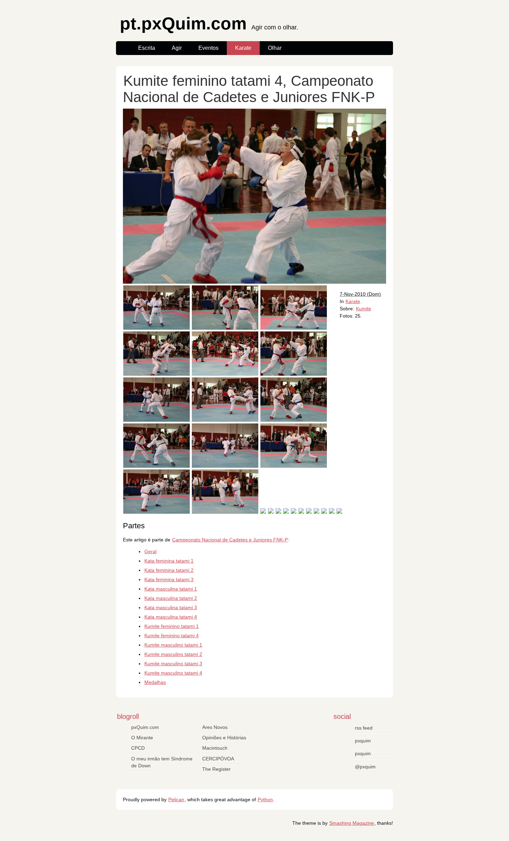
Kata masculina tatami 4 (170, 617)
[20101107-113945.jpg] (324, 512)
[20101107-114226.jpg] (293, 466)
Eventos (208, 48)
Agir (177, 48)
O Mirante (142, 737)
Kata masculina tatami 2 (170, 598)
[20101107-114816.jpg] (293, 420)
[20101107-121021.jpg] (225, 466)
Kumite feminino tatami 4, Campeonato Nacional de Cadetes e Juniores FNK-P (249, 89)
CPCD (138, 748)
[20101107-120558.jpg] (225, 420)
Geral (150, 551)
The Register (216, 769)
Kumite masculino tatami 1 (173, 645)
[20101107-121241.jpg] (156, 512)
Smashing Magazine (351, 823)
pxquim (363, 740)
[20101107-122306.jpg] (316, 512)
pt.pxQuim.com (209, 25)
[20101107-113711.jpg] (293, 328)
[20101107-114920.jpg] (294, 512)
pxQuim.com (145, 727)
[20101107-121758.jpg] (156, 466)
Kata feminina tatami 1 (169, 561)
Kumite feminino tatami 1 (171, 626)
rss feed (364, 728)
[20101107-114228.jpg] (263, 512)
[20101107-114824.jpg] (301, 512)
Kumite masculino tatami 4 (173, 673)
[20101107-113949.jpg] (309, 512)
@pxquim (365, 766)
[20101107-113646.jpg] (225, 512)
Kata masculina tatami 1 (170, 589)
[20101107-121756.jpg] (271, 512)
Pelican (176, 799)
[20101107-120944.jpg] (156, 328)
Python (265, 799)
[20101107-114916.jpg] (332, 512)
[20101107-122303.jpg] (293, 374)
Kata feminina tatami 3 (169, 579)
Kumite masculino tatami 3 (173, 663)
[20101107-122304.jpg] (225, 328)
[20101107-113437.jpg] (278, 512)
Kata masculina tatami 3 (170, 607)
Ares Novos (214, 727)
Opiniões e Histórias (224, 737)
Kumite (363, 308)
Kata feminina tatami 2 (169, 570)
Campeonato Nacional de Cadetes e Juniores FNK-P (230, 539)
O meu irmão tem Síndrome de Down (162, 762)
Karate (243, 48)
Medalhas (155, 682)
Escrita (146, 48)
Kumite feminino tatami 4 (171, 635)
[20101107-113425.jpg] (156, 374)
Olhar (275, 48)
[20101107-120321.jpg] (339, 512)
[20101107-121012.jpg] (286, 512)
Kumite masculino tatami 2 (173, 654)
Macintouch (214, 748)
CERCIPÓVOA (218, 758)
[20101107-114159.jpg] (225, 374)
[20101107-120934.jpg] (156, 420)
